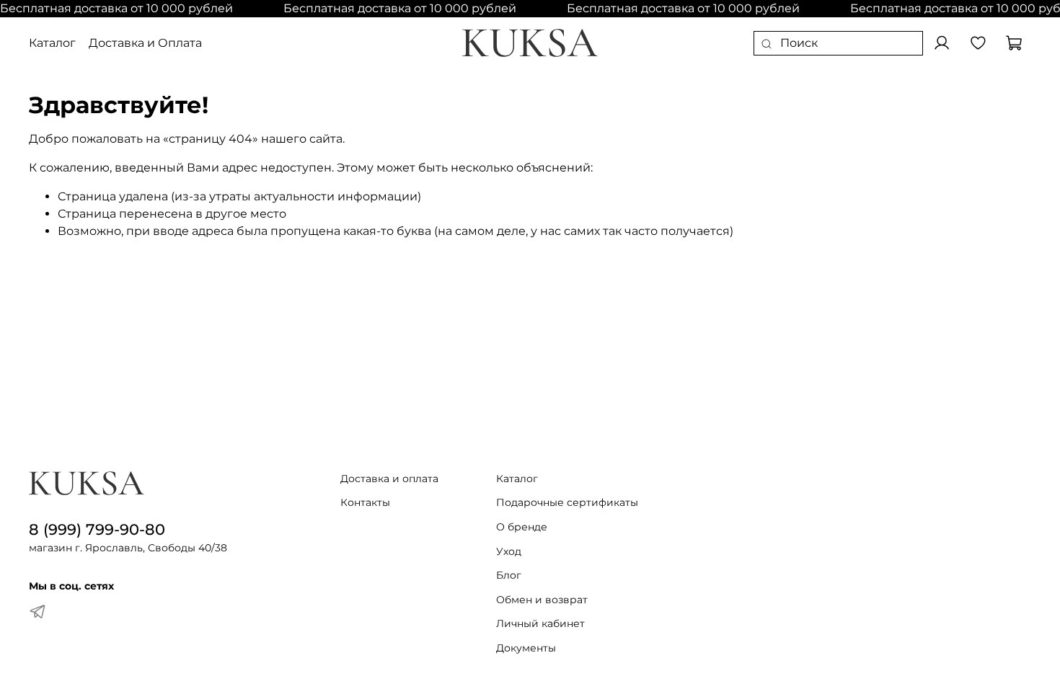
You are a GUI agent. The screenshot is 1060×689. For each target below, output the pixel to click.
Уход (508, 551)
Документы (526, 647)
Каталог (52, 43)
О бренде (521, 526)
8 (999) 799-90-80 (97, 529)
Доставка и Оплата (145, 43)
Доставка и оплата (389, 478)
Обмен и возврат (542, 599)
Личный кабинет (540, 623)
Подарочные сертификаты (567, 502)
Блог (508, 575)
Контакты (365, 502)
